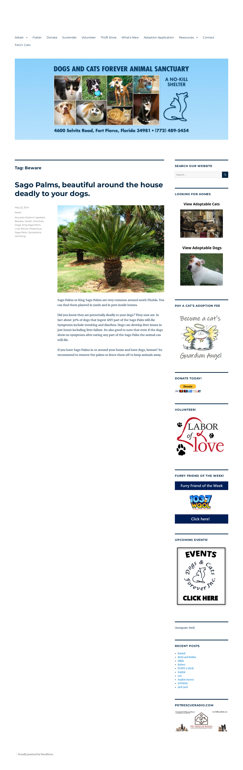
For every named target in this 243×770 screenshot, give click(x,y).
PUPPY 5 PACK (186, 668)
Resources (186, 37)
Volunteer (89, 37)
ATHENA (183, 683)
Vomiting (20, 236)
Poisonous (35, 228)
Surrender (69, 37)
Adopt (19, 37)
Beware (19, 221)
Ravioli (181, 653)
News (18, 212)
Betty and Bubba (187, 657)
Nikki (181, 660)
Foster (37, 37)
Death (28, 221)
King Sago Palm (31, 224)
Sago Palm (21, 232)
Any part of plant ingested (30, 217)
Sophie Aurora (186, 679)
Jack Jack (183, 687)
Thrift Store (109, 37)
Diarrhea (38, 221)
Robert (181, 664)
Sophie (182, 672)
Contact (208, 37)
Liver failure (21, 228)
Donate (52, 37)
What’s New (130, 37)
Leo (180, 675)
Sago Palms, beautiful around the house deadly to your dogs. (89, 189)
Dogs (18, 224)
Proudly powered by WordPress (35, 754)
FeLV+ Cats (22, 45)
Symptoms (34, 232)
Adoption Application (159, 37)
